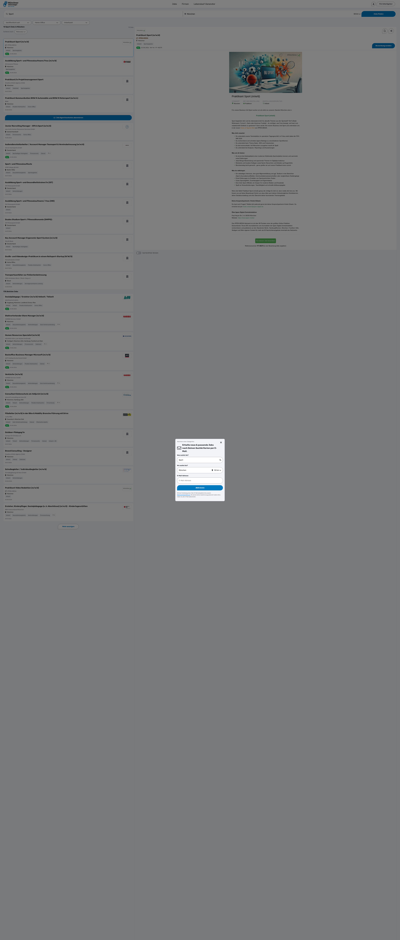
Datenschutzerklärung (183, 495)
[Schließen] (221, 442)
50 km (216, 470)
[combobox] (199, 460)
